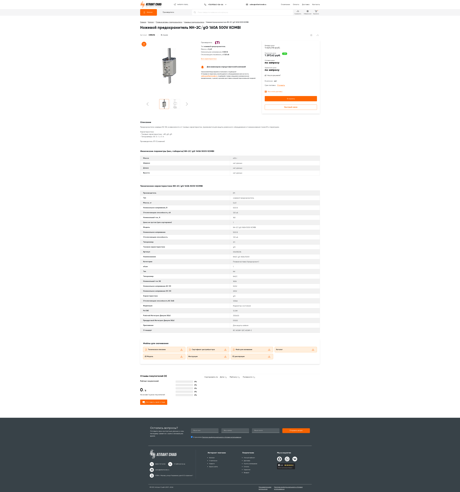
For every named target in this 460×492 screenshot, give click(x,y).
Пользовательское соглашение (265, 488)
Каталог (150, 12)
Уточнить (281, 85)
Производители (168, 12)
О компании (285, 4)
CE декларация (238, 356)
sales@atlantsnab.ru (258, 4)
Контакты (316, 4)
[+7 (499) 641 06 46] (176, 464)
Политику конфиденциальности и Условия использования (221, 437)
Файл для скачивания (244, 349)
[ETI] (217, 42)
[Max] (279, 459)
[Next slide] (187, 104)
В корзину (291, 99)
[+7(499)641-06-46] (215, 4)
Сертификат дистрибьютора (203, 349)
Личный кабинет (249, 458)
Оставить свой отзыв (155, 402)
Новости (212, 463)
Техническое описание (157, 349)
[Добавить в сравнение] (311, 35)
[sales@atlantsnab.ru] (159, 470)
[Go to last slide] (152, 104)
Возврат (246, 472)
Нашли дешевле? (274, 75)
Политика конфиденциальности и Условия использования (288, 488)
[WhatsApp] (287, 458)
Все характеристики (209, 59)
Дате (222, 377)
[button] (164, 104)
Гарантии (247, 469)
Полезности (247, 377)
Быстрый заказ (290, 107)
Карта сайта (213, 466)
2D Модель (149, 356)
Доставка (305, 4)
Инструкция (193, 356)
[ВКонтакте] (294, 458)
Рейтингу (233, 377)
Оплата (296, 4)
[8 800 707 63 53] (157, 464)
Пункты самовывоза (250, 463)
